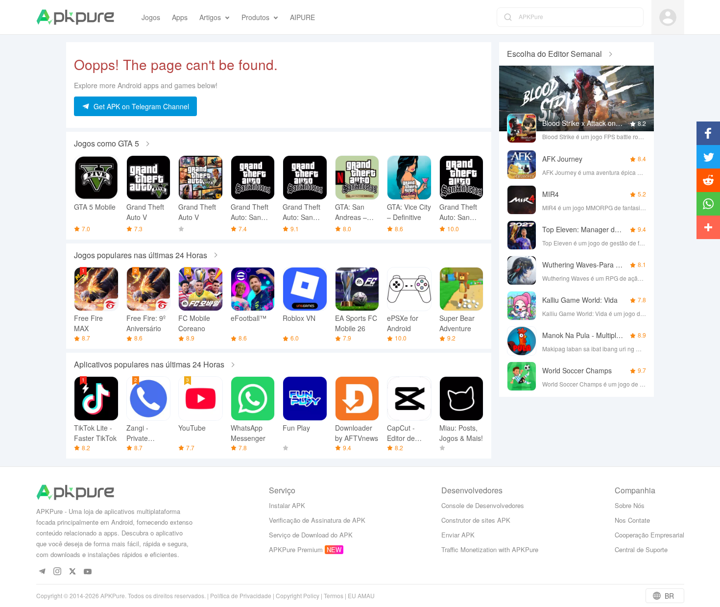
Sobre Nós (630, 505)
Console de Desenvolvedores (482, 505)
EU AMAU (361, 595)
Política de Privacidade (240, 595)
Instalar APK (287, 505)
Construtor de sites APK (475, 520)
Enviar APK (458, 534)
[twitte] (73, 572)
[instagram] (57, 572)
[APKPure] (75, 17)
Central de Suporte (641, 549)
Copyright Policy (297, 595)
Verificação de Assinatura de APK (317, 520)
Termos (333, 595)
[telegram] (42, 572)
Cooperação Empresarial (649, 534)
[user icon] (667, 17)
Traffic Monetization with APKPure (489, 549)
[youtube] (88, 572)
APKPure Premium (296, 549)
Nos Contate (632, 520)
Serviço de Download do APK (311, 534)
